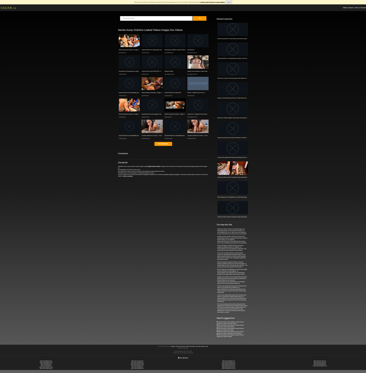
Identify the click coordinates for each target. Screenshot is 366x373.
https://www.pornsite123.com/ (46, 367)
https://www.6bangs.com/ (46, 363)
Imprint (350, 8)
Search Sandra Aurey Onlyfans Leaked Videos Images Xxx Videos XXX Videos (230, 326)
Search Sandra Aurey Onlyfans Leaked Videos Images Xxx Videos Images (230, 335)
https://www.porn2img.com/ (320, 362)
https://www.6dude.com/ (46, 364)
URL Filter (198, 346)
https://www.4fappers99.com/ (46, 362)
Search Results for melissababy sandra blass (131, 92)
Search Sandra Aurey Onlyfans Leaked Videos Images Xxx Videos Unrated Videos (230, 322)
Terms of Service (360, 8)
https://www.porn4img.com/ (320, 364)
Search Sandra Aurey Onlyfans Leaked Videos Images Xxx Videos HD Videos (230, 329)
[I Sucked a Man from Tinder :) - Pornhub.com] (152, 132)
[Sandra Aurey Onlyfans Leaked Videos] (198, 68)
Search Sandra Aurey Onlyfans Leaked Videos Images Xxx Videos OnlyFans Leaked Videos (230, 332)
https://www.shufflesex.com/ (46, 368)
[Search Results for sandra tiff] (175, 90)
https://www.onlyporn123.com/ (228, 368)
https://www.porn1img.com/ (320, 361)
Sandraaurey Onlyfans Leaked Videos (175, 50)
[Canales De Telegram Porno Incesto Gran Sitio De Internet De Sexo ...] (198, 111)
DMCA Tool (204, 346)
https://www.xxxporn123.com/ (137, 364)
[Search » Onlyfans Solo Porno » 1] (198, 90)
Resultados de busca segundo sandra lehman (154, 114)
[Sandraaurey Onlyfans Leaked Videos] (175, 47)
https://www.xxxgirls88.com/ (137, 368)
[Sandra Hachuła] (175, 68)
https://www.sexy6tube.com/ (228, 361)
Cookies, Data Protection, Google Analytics (212, 2)
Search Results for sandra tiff (173, 92)
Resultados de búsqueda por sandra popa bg (131, 71)
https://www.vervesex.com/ (137, 361)
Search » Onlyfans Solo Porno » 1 (196, 92)
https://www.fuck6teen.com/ (228, 362)
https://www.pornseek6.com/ (228, 364)
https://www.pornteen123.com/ (229, 366)
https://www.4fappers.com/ (46, 361)
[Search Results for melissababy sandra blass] (129, 90)
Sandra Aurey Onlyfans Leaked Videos (198, 71)
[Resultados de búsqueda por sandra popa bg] (129, 68)
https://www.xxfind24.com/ (137, 366)
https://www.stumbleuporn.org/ (320, 366)
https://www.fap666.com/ (46, 366)
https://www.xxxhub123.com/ (137, 363)
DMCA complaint (128, 176)
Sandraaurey (190, 50)
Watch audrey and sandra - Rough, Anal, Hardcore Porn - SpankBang (138, 50)
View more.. (163, 144)
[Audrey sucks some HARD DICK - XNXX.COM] (152, 68)
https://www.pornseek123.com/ (229, 363)
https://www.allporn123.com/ (228, 367)
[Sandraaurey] (198, 47)
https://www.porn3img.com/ (320, 363)
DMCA (345, 8)
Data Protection (190, 346)
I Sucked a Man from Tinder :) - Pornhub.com (154, 135)
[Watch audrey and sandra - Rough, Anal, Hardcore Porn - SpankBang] (129, 47)
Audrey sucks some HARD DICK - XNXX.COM (154, 71)
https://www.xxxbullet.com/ (137, 362)
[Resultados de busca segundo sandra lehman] (152, 111)
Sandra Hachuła (169, 71)
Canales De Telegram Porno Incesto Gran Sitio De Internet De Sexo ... (207, 114)
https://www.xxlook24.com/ (137, 367)
